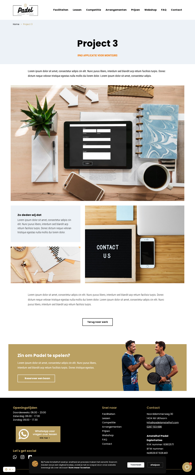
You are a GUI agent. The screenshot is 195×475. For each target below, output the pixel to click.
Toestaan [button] (135, 464)
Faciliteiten (60, 10)
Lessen (77, 10)
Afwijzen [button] (155, 464)
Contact (176, 10)
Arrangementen (116, 10)
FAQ (163, 10)
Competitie (93, 10)
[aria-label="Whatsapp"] (38, 434)
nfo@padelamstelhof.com (163, 422)
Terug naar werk (97, 322)
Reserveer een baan (37, 378)
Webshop (150, 10)
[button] (9, 469)
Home (16, 24)
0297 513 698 (154, 427)
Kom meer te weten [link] (79, 467)
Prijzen (135, 10)
